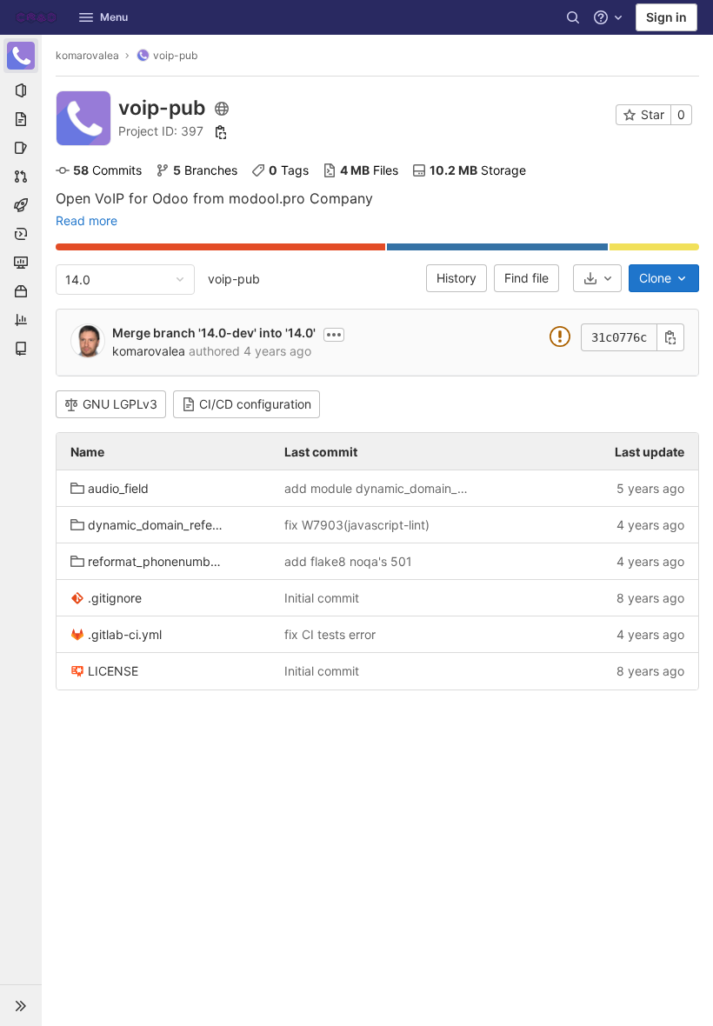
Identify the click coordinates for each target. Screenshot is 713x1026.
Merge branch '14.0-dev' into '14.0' (214, 332)
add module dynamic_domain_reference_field (377, 488)
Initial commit (321, 597)
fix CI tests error (330, 634)
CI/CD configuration (255, 403)
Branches (205, 170)
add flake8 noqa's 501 (348, 561)
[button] (21, 1005)
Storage (478, 170)
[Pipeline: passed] (560, 339)
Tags (289, 170)
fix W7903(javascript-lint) (357, 524)
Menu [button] (114, 16)
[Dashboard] (36, 17)
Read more (86, 221)
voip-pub (234, 278)
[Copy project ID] (221, 132)
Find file (526, 277)
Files (369, 170)
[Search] (573, 17)
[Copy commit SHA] (670, 337)
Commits (107, 170)
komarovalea (87, 55)
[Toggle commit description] (333, 335)
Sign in (666, 17)
